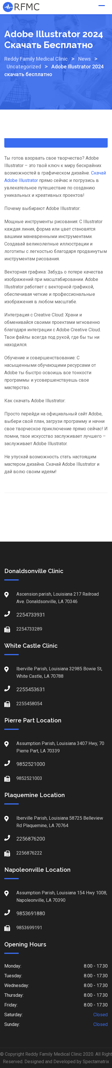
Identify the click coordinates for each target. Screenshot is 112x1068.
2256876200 (22, 839)
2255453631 (22, 689)
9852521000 (22, 764)
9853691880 (22, 913)
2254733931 (22, 615)
